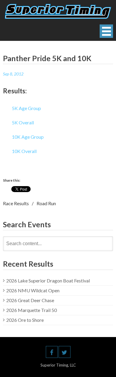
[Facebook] (52, 352)
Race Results (16, 203)
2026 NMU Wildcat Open (32, 290)
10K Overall (24, 151)
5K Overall (23, 122)
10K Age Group (28, 137)
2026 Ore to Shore (25, 320)
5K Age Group (26, 108)
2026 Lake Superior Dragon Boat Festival (48, 280)
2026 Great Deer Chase (30, 300)
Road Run (46, 203)
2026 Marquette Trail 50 (31, 310)
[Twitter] (64, 352)
